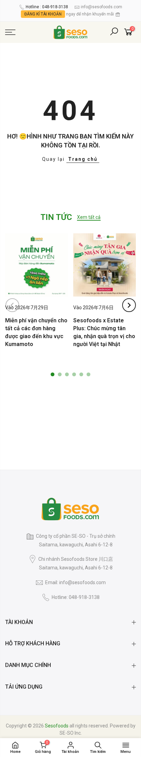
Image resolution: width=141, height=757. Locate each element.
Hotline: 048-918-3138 (76, 597)
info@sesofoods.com (101, 6)
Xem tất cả (89, 217)
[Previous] (12, 305)
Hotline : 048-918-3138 (47, 6)
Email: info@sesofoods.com (75, 582)
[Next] (129, 305)
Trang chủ (83, 159)
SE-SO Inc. (71, 733)
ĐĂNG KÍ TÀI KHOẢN (43, 14)
